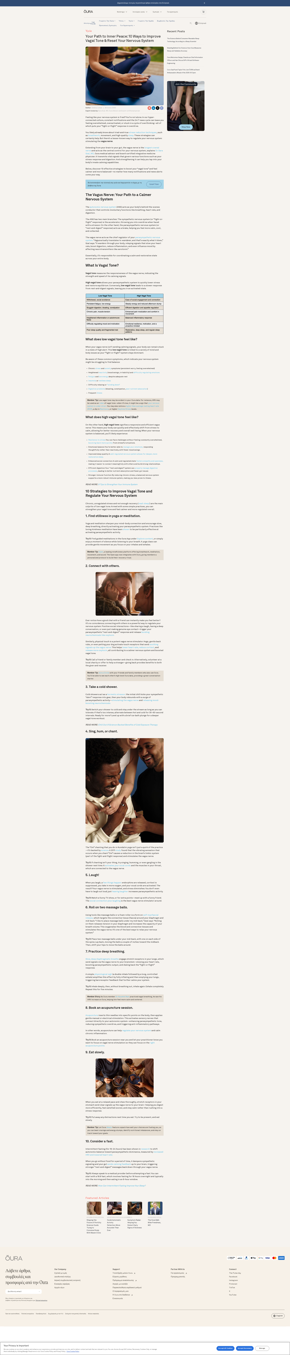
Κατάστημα (120, 12)
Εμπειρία (156, 12)
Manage (262, 1348)
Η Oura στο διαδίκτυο (121, 1295)
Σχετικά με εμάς (60, 1273)
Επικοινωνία (118, 1299)
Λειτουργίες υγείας (139, 12)
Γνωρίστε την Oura (106, 21)
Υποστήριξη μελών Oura (123, 1273)
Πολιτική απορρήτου (41, 1300)
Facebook (233, 1277)
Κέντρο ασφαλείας (93, 1313)
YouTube (232, 1295)
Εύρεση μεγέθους (120, 1277)
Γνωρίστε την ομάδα (146, 21)
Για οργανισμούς (172, 12)
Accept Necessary (245, 1348)
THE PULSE (90, 23)
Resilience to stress (96, 440)
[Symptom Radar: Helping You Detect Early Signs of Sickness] (134, 1208)
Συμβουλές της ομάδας (166, 21)
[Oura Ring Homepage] (89, 11)
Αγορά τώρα (154, 184)
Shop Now (186, 127)
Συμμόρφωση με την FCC (55, 1313)
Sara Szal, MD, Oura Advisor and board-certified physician (119, 111)
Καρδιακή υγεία (154, 1217)
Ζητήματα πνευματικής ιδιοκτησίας (75, 1313)
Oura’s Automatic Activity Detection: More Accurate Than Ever (114, 1225)
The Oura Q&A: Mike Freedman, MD (154, 1222)
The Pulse (235, 1273)
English (279, 1316)
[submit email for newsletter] (39, 1291)
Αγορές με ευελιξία (120, 1284)
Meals (109, 1127)
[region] (145, 1348)
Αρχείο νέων (59, 1288)
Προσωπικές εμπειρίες (108, 25)
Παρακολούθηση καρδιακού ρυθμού (127, 1288)
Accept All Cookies (225, 1348)
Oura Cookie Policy (72, 1351)
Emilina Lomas (97, 108)
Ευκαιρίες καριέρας (62, 1284)
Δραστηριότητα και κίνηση (118, 1217)
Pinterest (233, 1284)
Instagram (233, 1280)
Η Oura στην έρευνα (95, 1217)
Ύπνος (121, 21)
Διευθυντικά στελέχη (62, 1277)
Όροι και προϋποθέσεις (12, 1313)
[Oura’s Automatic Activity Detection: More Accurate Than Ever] (114, 1208)
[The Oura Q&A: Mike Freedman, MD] (155, 1208)
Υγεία (131, 21)
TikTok (232, 1288)
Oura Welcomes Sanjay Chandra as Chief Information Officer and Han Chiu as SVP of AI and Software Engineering (185, 60)
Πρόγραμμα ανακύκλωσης (123, 1280)
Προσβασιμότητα (41, 1313)
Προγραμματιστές (178, 1277)
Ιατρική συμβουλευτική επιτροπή (67, 1280)
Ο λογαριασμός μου (121, 1291)
